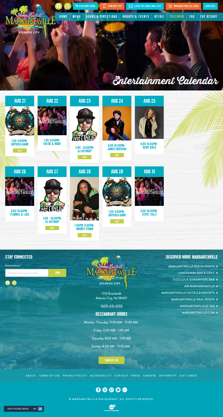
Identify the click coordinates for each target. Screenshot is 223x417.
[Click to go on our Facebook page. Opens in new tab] (98, 389)
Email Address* (13, 265)
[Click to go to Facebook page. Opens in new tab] (7, 282)
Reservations (86, 6)
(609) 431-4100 (111, 306)
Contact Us (114, 6)
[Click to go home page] (30, 21)
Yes (34, 409)
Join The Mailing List (147, 6)
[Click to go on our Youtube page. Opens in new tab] (118, 389)
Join (57, 272)
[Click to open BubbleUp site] (111, 408)
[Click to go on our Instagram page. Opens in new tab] (111, 389)
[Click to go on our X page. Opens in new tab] (104, 389)
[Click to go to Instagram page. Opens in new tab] (14, 282)
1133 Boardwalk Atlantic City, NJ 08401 (111, 295)
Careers (210, 6)
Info (20, 150)
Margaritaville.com (185, 6)
